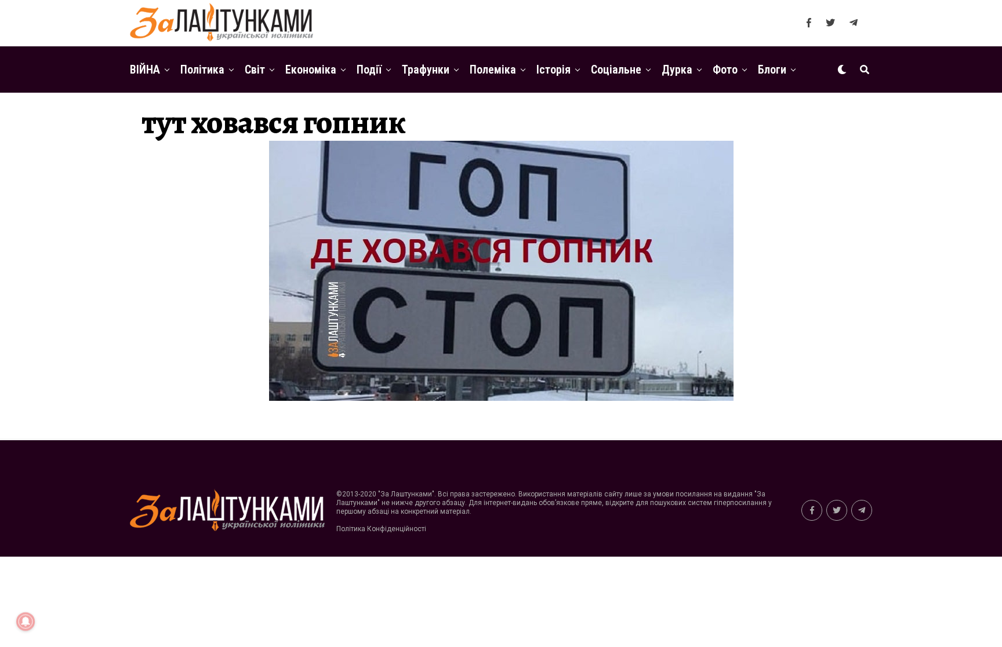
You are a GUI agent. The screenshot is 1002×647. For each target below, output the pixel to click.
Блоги (772, 69)
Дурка (677, 69)
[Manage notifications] (25, 621)
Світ (255, 69)
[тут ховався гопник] (501, 397)
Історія (553, 69)
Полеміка (493, 69)
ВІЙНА (145, 69)
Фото (725, 69)
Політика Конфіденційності (381, 529)
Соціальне (616, 69)
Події (369, 69)
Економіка (310, 69)
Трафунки (425, 69)
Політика (202, 69)
